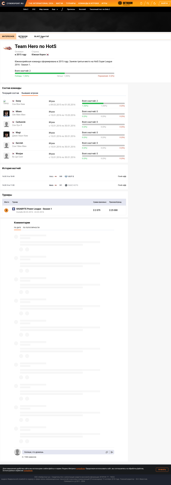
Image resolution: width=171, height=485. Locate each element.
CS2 (33, 9)
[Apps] (141, 3)
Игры (104, 3)
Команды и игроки (88, 3)
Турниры (71, 3)
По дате (17, 228)
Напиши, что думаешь (33, 452)
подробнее (80, 469)
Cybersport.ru (69, 481)
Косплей (82, 9)
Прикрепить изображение (107, 452)
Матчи (59, 3)
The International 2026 (41, 3)
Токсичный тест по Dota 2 (100, 9)
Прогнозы (71, 9)
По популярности (31, 228)
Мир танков (43, 9)
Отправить (112, 452)
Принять (162, 470)
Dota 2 (25, 9)
